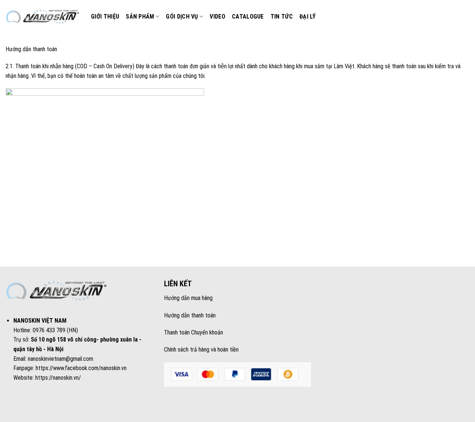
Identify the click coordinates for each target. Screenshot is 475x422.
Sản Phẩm (140, 16)
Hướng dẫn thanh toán (190, 315)
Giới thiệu (105, 16)
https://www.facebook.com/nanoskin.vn (81, 368)
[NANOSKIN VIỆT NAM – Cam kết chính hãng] (43, 16)
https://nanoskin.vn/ (58, 377)
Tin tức (282, 16)
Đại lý (307, 16)
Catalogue (248, 16)
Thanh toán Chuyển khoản (193, 332)
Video (217, 16)
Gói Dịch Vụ (182, 16)
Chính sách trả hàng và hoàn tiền (201, 349)
